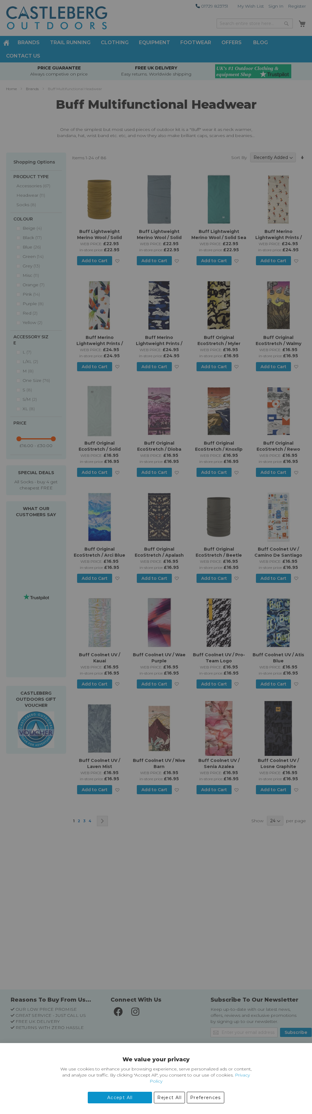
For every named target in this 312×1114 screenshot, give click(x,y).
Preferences (205, 1097)
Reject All (169, 1097)
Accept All (120, 1097)
